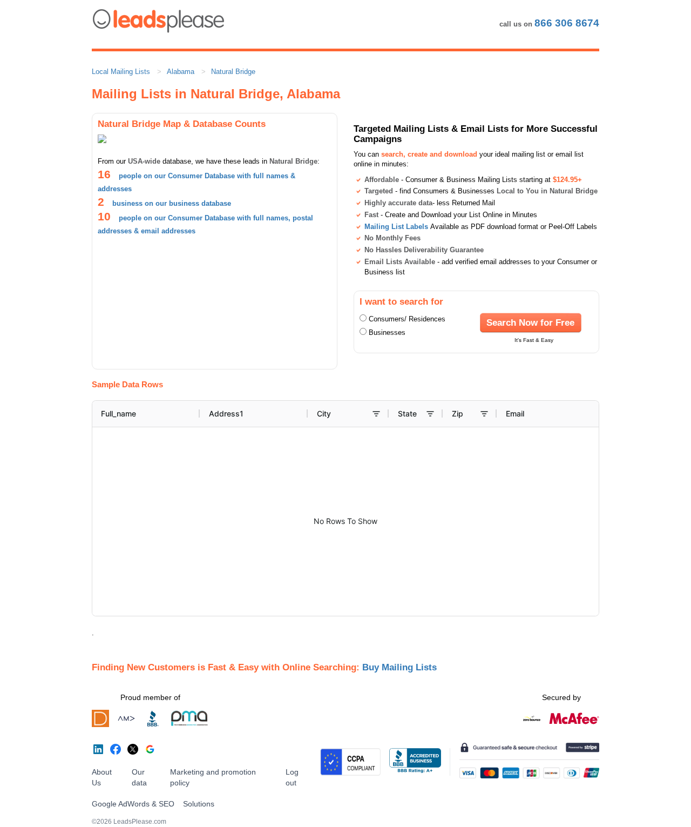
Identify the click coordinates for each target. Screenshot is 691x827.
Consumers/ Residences (407, 319)
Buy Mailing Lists (399, 667)
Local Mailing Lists (121, 72)
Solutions (198, 803)
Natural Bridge (233, 72)
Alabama (180, 72)
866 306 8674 (566, 23)
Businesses (387, 332)
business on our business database (171, 203)
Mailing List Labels (396, 227)
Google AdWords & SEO (133, 803)
